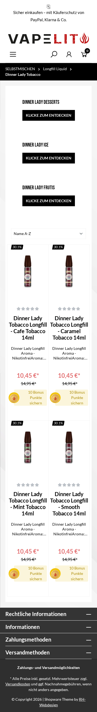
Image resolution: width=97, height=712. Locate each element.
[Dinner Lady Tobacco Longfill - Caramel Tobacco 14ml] (69, 273)
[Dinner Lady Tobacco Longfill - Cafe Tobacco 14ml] (28, 273)
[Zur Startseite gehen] (48, 38)
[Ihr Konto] (69, 54)
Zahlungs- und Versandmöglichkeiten (48, 667)
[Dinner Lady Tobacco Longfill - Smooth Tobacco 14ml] (69, 449)
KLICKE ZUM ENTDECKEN (48, 115)
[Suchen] (53, 54)
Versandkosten (17, 684)
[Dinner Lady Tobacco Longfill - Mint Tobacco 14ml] (28, 449)
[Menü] (12, 54)
